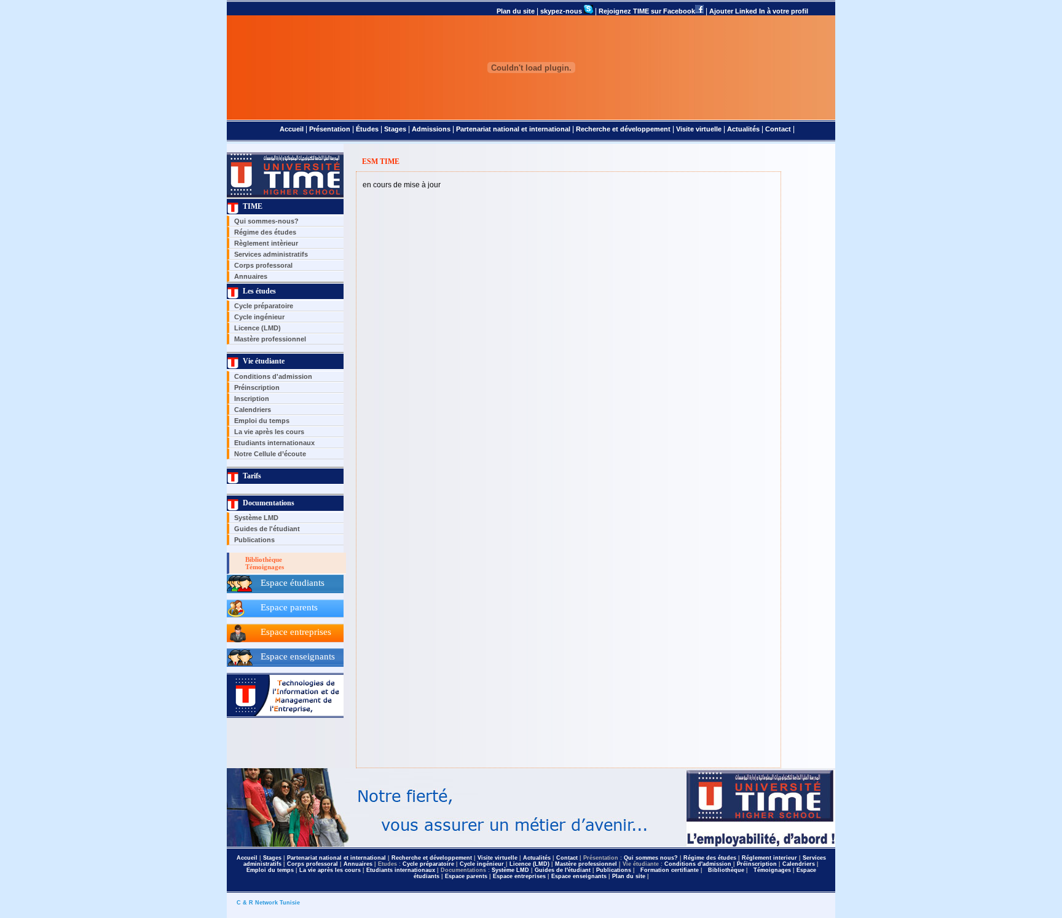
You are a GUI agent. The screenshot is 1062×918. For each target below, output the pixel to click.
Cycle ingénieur (259, 317)
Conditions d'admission (273, 376)
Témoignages (263, 566)
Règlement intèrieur (266, 243)
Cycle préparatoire (263, 305)
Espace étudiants (292, 583)
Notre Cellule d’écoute (270, 453)
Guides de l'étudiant (267, 528)
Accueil (292, 129)
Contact (779, 129)
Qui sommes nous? (652, 858)
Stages (396, 129)
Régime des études (265, 232)
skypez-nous (562, 11)
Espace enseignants (298, 656)
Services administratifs (271, 254)
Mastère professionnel (270, 339)
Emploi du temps (261, 420)
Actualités (744, 129)
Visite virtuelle (699, 129)
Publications (254, 539)
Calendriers (252, 409)
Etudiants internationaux (274, 442)
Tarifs (250, 476)
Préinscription (257, 387)
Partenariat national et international (513, 129)
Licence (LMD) (257, 328)
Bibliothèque (262, 559)
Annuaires (250, 276)
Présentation (330, 129)
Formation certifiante (669, 870)
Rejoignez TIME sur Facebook (647, 11)
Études (368, 129)
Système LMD (256, 517)
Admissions (432, 129)
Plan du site (517, 11)
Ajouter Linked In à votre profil (758, 11)
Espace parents (289, 607)
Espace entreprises (296, 632)
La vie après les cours (269, 431)
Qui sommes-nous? (266, 221)
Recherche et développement (624, 129)
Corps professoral (263, 265)
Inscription (251, 398)
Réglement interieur (770, 858)
